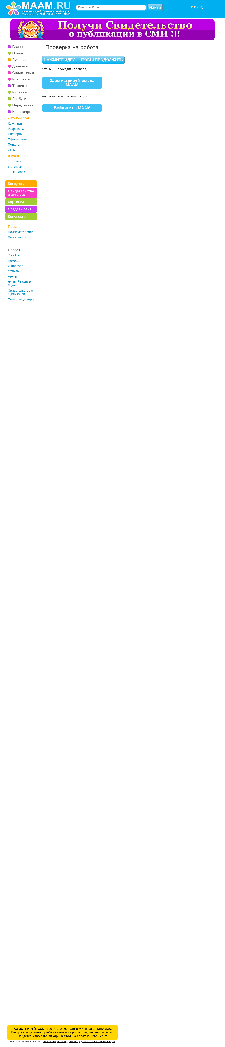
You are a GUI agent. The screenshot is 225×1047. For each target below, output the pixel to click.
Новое (17, 53)
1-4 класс (15, 161)
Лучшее (19, 60)
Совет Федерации (21, 299)
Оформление (18, 139)
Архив (12, 276)
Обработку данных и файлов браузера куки (92, 1041)
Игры (11, 150)
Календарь (21, 112)
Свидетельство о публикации (20, 292)
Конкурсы (16, 184)
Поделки (14, 144)
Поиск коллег (18, 237)
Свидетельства (25, 73)
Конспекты (21, 79)
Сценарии (15, 134)
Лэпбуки (19, 99)
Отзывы (14, 271)
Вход (198, 7)
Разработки (16, 129)
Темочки (19, 86)
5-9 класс (15, 166)
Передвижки (23, 105)
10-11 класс (16, 172)
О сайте (14, 255)
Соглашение (49, 1041)
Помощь (14, 260)
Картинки (20, 92)
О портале (15, 266)
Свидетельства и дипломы (21, 192)
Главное (19, 47)
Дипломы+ (21, 66)
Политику (62, 1041)
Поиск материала (21, 232)
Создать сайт (19, 209)
